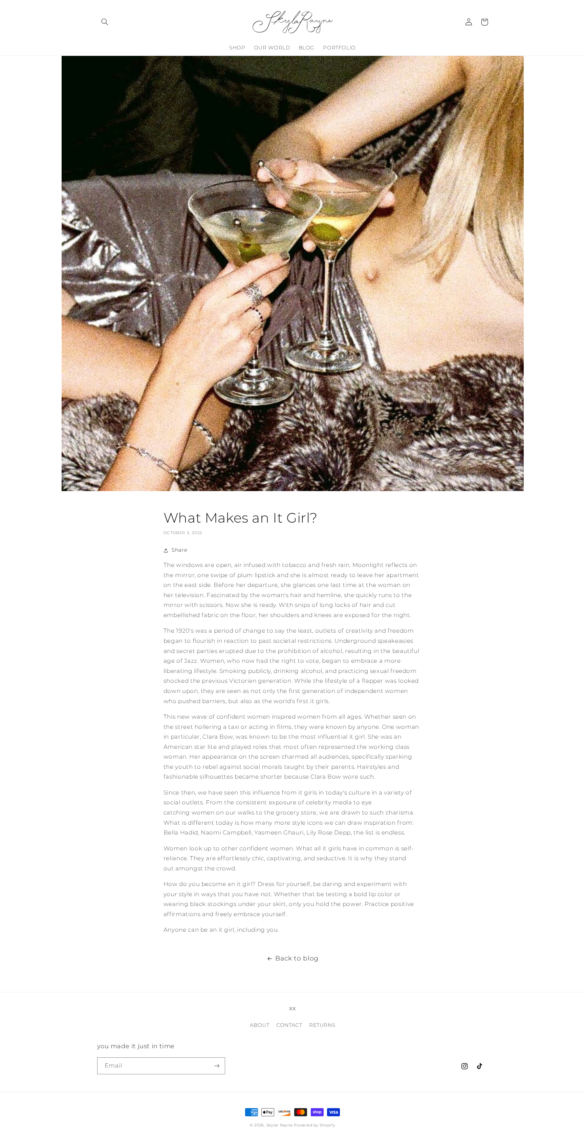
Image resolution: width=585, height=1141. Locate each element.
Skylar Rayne (279, 1125)
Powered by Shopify (314, 1125)
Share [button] (179, 550)
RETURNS (322, 1025)
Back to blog (297, 958)
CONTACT (289, 1025)
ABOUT (259, 1025)
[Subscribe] (216, 1065)
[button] (105, 22)
